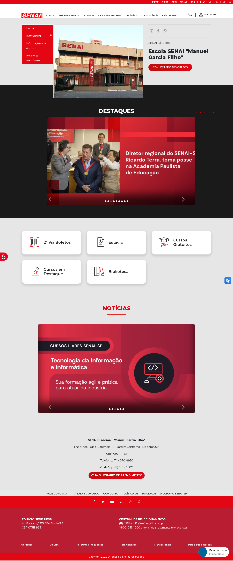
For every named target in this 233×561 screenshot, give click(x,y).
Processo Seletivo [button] (69, 15)
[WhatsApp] (139, 502)
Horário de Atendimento (34, 58)
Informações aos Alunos (36, 46)
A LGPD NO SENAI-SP (173, 493)
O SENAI (54, 544)
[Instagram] (130, 502)
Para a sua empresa (200, 544)
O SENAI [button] (89, 15)
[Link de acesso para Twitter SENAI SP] (204, 2)
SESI (174, 2)
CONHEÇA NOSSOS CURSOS (170, 67)
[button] (50, 160)
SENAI (183, 2)
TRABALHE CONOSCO (85, 493)
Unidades (131, 15)
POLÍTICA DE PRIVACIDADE (139, 493)
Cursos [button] (50, 15)
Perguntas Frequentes (89, 544)
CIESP (165, 2)
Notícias (116, 308)
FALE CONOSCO (56, 493)
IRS (192, 2)
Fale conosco (170, 15)
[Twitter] (103, 502)
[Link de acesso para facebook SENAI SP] (197, 2)
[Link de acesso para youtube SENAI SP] (210, 2)
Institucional (33, 35)
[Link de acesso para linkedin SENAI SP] (217, 2)
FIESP (155, 2)
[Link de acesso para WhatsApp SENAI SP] (230, 2)
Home (30, 28)
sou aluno (208, 14)
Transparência (162, 544)
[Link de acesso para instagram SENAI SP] (224, 2)
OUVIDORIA (110, 493)
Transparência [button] (149, 15)
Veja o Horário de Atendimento (116, 475)
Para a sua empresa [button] (109, 15)
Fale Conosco (128, 544)
